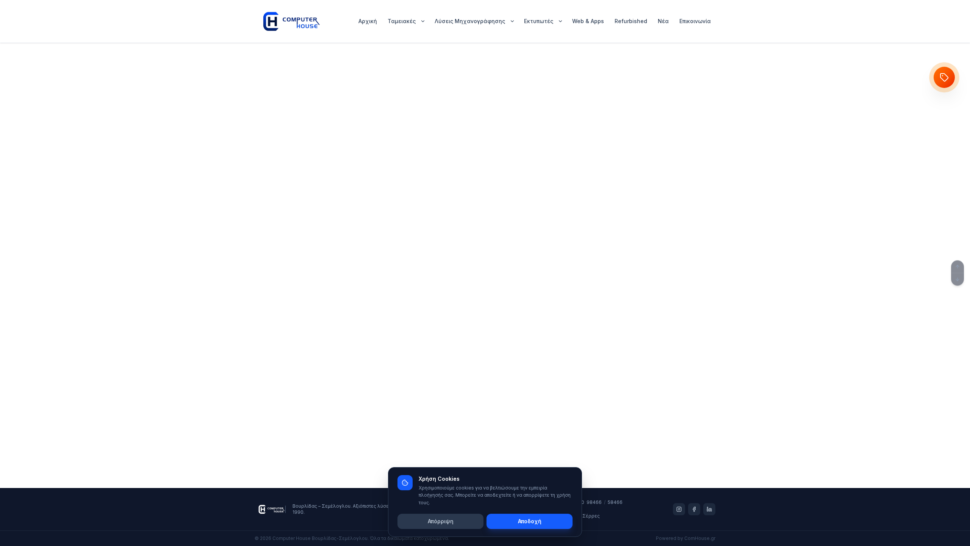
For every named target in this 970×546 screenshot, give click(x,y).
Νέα (663, 21)
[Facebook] (694, 509)
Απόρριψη (441, 521)
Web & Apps (588, 21)
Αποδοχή (529, 521)
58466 (615, 502)
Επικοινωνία (695, 21)
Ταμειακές (402, 21)
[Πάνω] (957, 267)
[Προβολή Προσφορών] (944, 77)
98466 (594, 502)
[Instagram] (679, 509)
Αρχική (367, 21)
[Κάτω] (957, 279)
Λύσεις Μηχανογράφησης (470, 21)
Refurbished (631, 21)
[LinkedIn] (709, 509)
